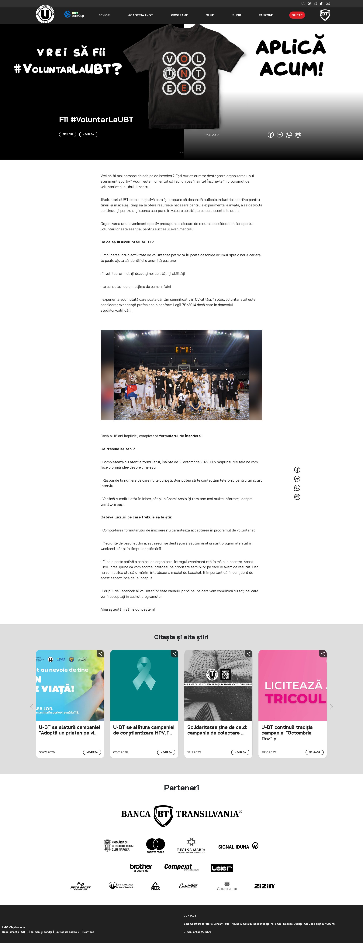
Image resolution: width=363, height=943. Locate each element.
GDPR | (25, 931)
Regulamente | (11, 931)
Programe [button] (179, 15)
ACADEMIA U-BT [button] (140, 15)
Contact (88, 931)
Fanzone (266, 15)
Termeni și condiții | (42, 931)
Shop (236, 15)
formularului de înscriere (144, 530)
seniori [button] (104, 15)
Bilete (297, 15)
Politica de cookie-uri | (68, 931)
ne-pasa (92, 752)
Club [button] (210, 15)
